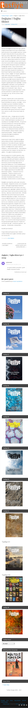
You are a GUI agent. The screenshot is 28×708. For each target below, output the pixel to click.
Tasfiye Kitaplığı (4, 702)
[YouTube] (26, 3)
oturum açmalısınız (17, 281)
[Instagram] (24, 3)
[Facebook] (19, 3)
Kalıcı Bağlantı (11, 238)
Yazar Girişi (6, 685)
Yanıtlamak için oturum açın (20, 272)
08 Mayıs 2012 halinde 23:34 (14, 264)
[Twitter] (21, 3)
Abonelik (24, 700)
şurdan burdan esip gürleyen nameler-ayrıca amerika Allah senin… (21, 245)
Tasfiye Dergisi (5, 15)
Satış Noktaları (17, 700)
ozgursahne (7, 24)
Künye (11, 700)
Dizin (7, 700)
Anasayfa (3, 700)
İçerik (11, 15)
